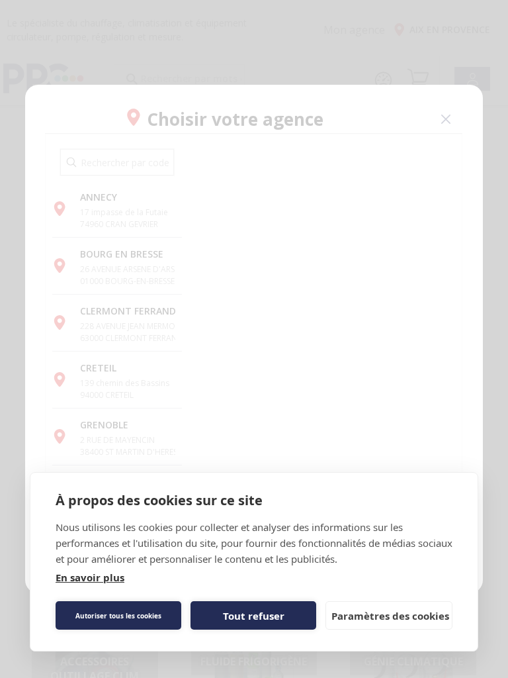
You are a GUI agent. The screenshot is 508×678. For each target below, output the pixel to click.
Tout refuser (253, 615)
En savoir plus (90, 577)
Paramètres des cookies (390, 615)
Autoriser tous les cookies (118, 615)
